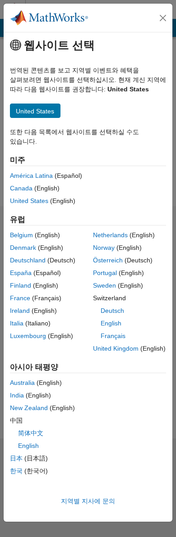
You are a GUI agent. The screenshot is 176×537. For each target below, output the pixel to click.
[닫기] (163, 18)
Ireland (20, 310)
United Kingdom (116, 348)
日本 (16, 458)
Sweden (104, 285)
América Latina (31, 175)
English (111, 323)
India (17, 395)
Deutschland (28, 260)
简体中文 (30, 433)
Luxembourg (28, 335)
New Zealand (29, 407)
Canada (21, 188)
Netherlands (110, 235)
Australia (22, 382)
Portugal (105, 272)
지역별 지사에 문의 (88, 501)
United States (29, 200)
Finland (20, 285)
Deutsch (112, 310)
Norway (104, 247)
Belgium (21, 235)
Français (113, 335)
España (21, 272)
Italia (16, 323)
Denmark (23, 247)
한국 (16, 470)
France (20, 298)
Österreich (108, 260)
